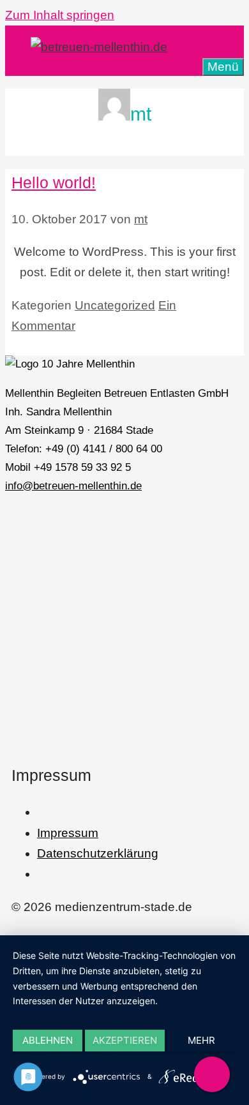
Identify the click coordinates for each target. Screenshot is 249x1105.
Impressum (67, 833)
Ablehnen (47, 1040)
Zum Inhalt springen (59, 15)
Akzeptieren (125, 1040)
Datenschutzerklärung (97, 853)
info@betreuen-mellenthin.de (73, 486)
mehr (201, 1040)
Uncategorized (115, 305)
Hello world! (53, 182)
